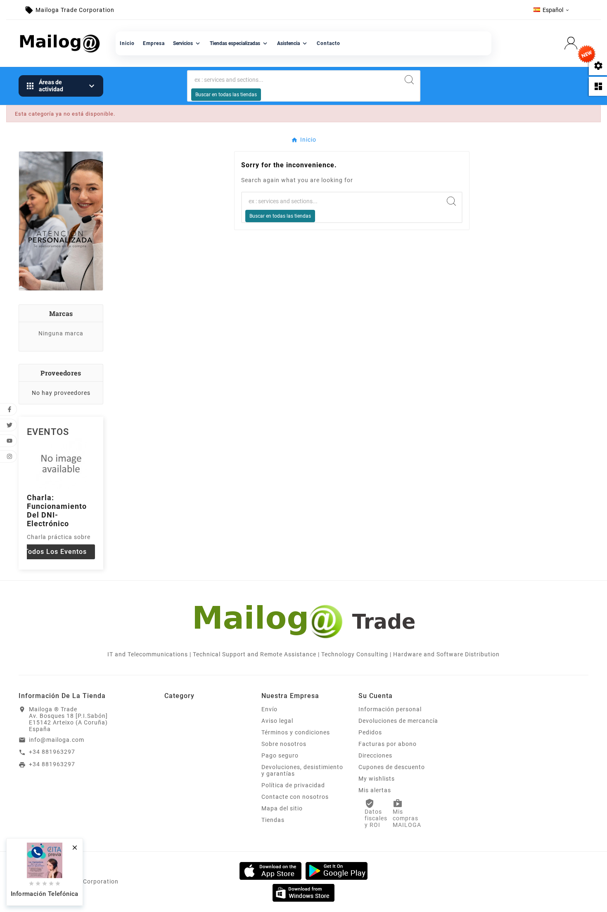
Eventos (48, 432)
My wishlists (376, 778)
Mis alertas (374, 790)
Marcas (61, 313)
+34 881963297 (52, 751)
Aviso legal (277, 720)
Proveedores (60, 372)
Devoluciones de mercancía (398, 720)
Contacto (328, 43)
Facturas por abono (387, 744)
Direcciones (375, 755)
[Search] (409, 79)
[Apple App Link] (270, 870)
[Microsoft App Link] (303, 892)
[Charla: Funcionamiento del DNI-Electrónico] (61, 463)
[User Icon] (573, 43)
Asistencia (292, 43)
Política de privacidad (293, 785)
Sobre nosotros (283, 744)
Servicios (187, 43)
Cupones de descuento (391, 767)
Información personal (390, 709)
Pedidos (370, 732)
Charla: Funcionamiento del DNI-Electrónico (57, 510)
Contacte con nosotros (295, 796)
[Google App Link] (337, 870)
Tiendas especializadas (239, 43)
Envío (269, 709)
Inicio (127, 43)
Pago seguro (280, 755)
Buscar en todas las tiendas (226, 94)
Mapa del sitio (282, 808)
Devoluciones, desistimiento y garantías (302, 770)
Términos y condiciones (295, 732)
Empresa (154, 43)
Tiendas (273, 820)
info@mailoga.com (56, 739)
